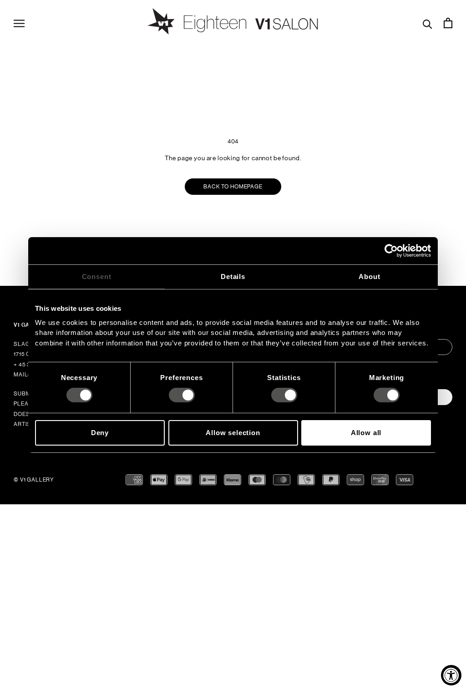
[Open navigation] (19, 23)
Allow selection (233, 432)
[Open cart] (448, 22)
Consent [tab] (96, 276)
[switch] (182, 395)
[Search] (427, 23)
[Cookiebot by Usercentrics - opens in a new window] (391, 251)
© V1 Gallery (34, 480)
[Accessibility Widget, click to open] (451, 675)
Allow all (366, 432)
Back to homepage (232, 186)
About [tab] (369, 276)
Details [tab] (233, 276)
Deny (100, 432)
